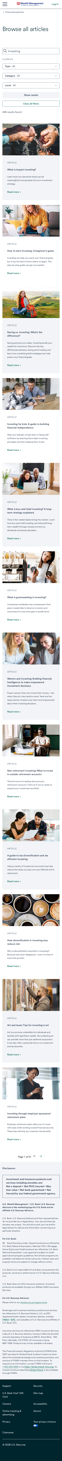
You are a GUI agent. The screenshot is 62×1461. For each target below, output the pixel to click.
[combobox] (31, 51)
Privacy (6, 1421)
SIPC (13, 1319)
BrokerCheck (36, 1370)
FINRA (5, 1319)
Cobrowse (8, 1432)
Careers (6, 1403)
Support (6, 1386)
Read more (13, 192)
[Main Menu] (4, 4)
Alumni (37, 1411)
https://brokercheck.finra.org (39, 1367)
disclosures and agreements (33, 1302)
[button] (55, 4)
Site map (38, 1393)
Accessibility (40, 1403)
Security (37, 1386)
